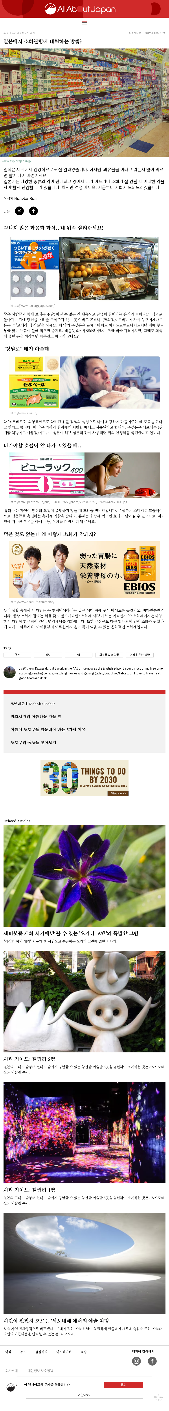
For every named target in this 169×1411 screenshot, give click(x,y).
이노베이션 (64, 1352)
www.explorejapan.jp (16, 161)
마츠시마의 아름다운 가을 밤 (36, 716)
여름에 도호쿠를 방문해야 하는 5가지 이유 (48, 729)
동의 (123, 1385)
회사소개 (11, 1371)
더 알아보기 (84, 1395)
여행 (8, 1352)
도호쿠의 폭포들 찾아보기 (33, 742)
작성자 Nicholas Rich (20, 198)
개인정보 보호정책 (40, 1371)
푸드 (23, 1352)
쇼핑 (84, 1352)
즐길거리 (41, 1352)
